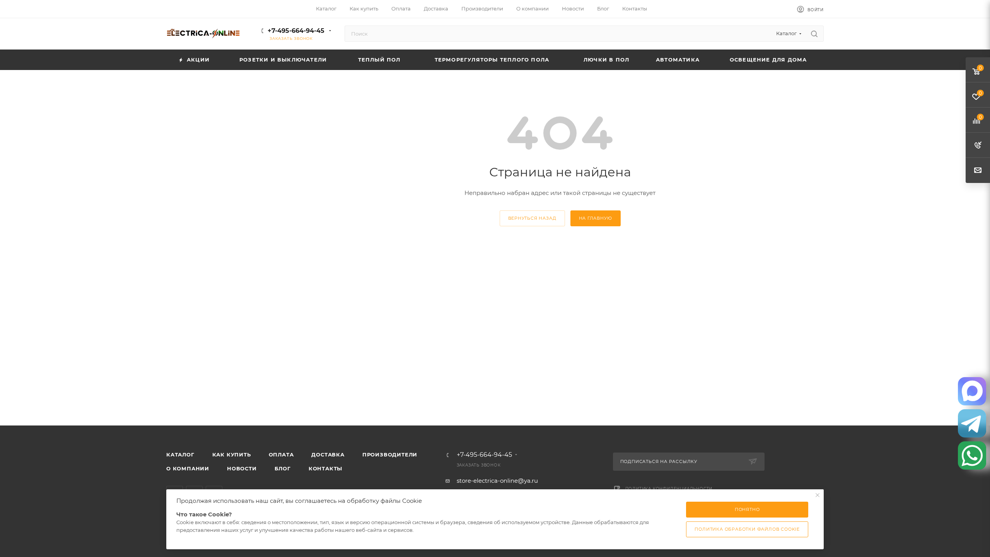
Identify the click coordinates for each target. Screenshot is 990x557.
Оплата (281, 454)
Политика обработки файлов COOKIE (747, 529)
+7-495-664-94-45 (296, 30)
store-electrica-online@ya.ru (497, 480)
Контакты (325, 468)
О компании (187, 468)
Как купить (231, 454)
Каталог (180, 454)
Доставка (327, 454)
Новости (242, 468)
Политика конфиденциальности (669, 488)
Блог (283, 468)
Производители (389, 454)
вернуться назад (532, 218)
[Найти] (814, 34)
